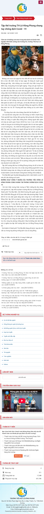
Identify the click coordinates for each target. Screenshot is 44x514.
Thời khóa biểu (8, 344)
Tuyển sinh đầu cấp (9, 336)
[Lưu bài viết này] (41, 35)
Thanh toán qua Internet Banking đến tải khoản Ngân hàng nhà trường (21, 451)
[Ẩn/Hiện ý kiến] (19, 252)
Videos (6, 364)
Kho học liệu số (8, 340)
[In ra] (38, 35)
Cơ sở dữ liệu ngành (9, 320)
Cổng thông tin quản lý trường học (14, 324)
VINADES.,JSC (32, 511)
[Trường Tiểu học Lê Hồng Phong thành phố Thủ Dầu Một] (22, 8)
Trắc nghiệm (7, 356)
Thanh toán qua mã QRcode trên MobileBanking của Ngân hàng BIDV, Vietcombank (21, 446)
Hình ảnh (6, 360)
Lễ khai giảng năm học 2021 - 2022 (13, 288)
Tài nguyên (7, 352)
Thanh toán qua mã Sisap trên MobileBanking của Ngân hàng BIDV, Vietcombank (22, 442)
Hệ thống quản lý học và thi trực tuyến (15, 328)
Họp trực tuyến (8, 332)
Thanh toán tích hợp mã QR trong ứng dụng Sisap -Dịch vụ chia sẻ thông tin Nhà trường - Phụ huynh (22, 437)
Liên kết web (22, 377)
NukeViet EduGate (17, 511)
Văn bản (6, 348)
